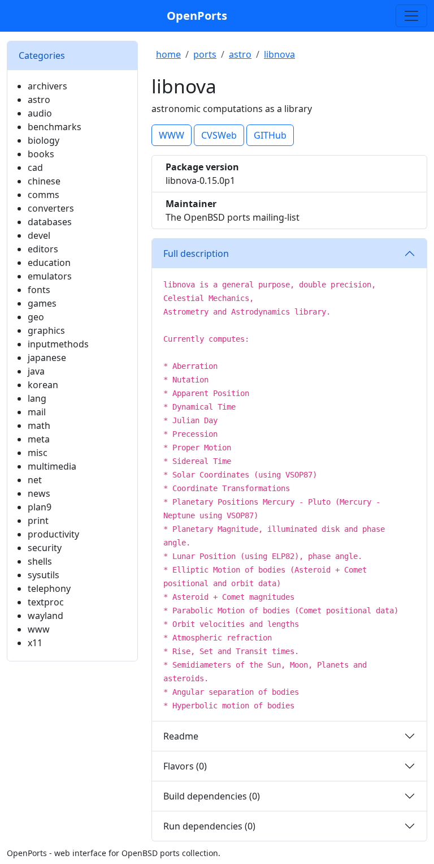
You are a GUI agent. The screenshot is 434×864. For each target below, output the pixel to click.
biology (43, 140)
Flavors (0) (185, 766)
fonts (39, 289)
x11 (35, 643)
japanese (47, 357)
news (39, 493)
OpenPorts (197, 15)
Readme (180, 736)
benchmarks (54, 127)
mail (37, 412)
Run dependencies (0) (209, 826)
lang (37, 398)
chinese (44, 181)
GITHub (270, 135)
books (41, 154)
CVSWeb (219, 135)
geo (36, 317)
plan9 (39, 507)
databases (50, 222)
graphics (46, 330)
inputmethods (58, 344)
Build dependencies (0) (211, 796)
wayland (45, 615)
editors (43, 249)
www (39, 629)
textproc (46, 602)
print (38, 520)
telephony (49, 588)
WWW (171, 135)
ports (204, 54)
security (45, 547)
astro (39, 99)
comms (43, 194)
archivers (47, 86)
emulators (50, 276)
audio (40, 113)
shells (40, 561)
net (35, 480)
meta (39, 439)
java (36, 371)
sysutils (43, 575)
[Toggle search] (411, 16)
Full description (196, 253)
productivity (53, 534)
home (168, 54)
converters (51, 208)
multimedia (52, 466)
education (49, 262)
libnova (279, 54)
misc (37, 452)
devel (39, 235)
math (39, 425)
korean (43, 385)
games (42, 303)
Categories (42, 55)
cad (35, 167)
